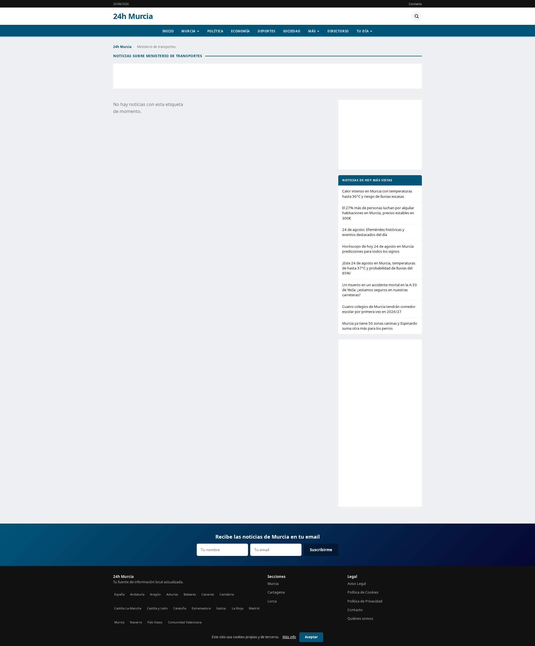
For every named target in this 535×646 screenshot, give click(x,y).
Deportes (266, 31)
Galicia (221, 608)
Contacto (415, 4)
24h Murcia (133, 16)
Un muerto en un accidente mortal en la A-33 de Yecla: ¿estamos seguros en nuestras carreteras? (379, 290)
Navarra (136, 622)
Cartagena (276, 592)
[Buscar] (416, 16)
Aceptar (311, 637)
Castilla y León (157, 608)
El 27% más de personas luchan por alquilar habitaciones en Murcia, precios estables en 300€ (378, 213)
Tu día (363, 31)
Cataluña (179, 608)
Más (312, 31)
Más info (289, 637)
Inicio (168, 31)
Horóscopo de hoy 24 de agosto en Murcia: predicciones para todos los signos (378, 249)
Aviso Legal (356, 583)
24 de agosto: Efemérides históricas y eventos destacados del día (373, 232)
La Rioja (237, 608)
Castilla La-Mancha (127, 608)
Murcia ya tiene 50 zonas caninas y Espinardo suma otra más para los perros (379, 326)
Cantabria (227, 594)
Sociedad (292, 31)
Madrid (254, 608)
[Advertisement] (267, 76)
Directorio (338, 31)
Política (215, 31)
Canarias (207, 594)
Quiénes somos (360, 618)
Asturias (172, 594)
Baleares (190, 594)
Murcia (188, 31)
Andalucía (137, 594)
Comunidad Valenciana (184, 622)
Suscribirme (321, 549)
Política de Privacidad (364, 601)
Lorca (272, 601)
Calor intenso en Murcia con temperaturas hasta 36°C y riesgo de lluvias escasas (377, 194)
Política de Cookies (362, 592)
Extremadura (201, 608)
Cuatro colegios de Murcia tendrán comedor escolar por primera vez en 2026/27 (378, 309)
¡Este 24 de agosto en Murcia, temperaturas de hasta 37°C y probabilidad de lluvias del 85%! (378, 268)
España (119, 594)
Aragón (155, 594)
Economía (240, 31)
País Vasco (154, 622)
